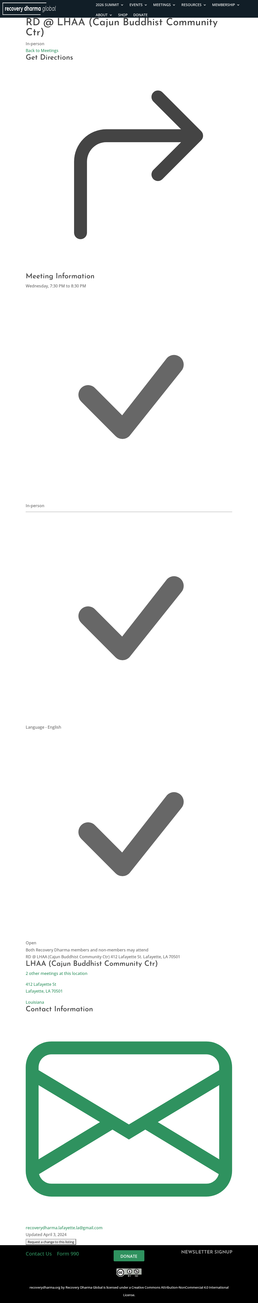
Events (136, 4)
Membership (223, 4)
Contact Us (39, 1253)
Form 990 (68, 1253)
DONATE (140, 14)
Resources (191, 4)
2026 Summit (107, 4)
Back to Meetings (42, 50)
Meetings (162, 4)
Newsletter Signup (206, 1252)
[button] (51, 1242)
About (102, 14)
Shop (123, 14)
